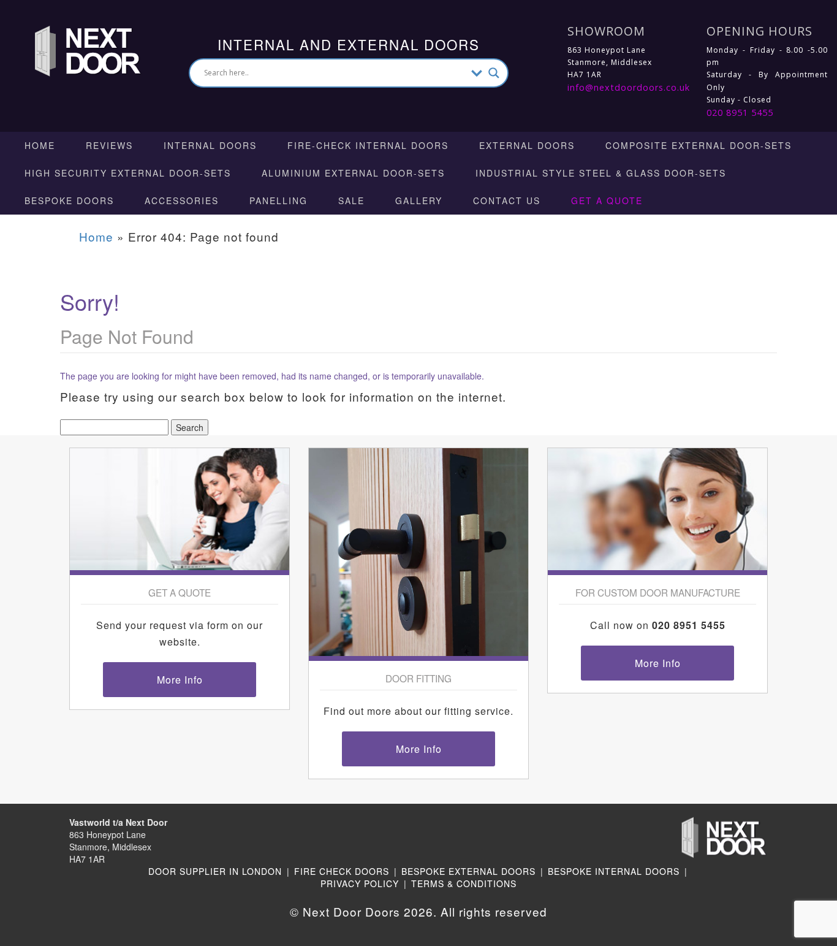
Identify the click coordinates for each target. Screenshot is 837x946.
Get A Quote (607, 200)
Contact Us (506, 200)
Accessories (182, 200)
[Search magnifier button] (493, 73)
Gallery (418, 200)
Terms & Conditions (464, 883)
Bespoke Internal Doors (614, 871)
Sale (351, 200)
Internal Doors (210, 145)
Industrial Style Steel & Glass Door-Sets (600, 173)
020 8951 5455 (739, 112)
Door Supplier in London (215, 871)
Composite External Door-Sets (698, 145)
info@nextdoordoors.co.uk (628, 87)
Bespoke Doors (69, 200)
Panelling (278, 200)
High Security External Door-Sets (128, 173)
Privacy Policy (359, 883)
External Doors (527, 145)
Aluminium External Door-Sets (353, 173)
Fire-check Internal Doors (368, 145)
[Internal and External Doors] (76, 50)
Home (40, 145)
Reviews (109, 145)
